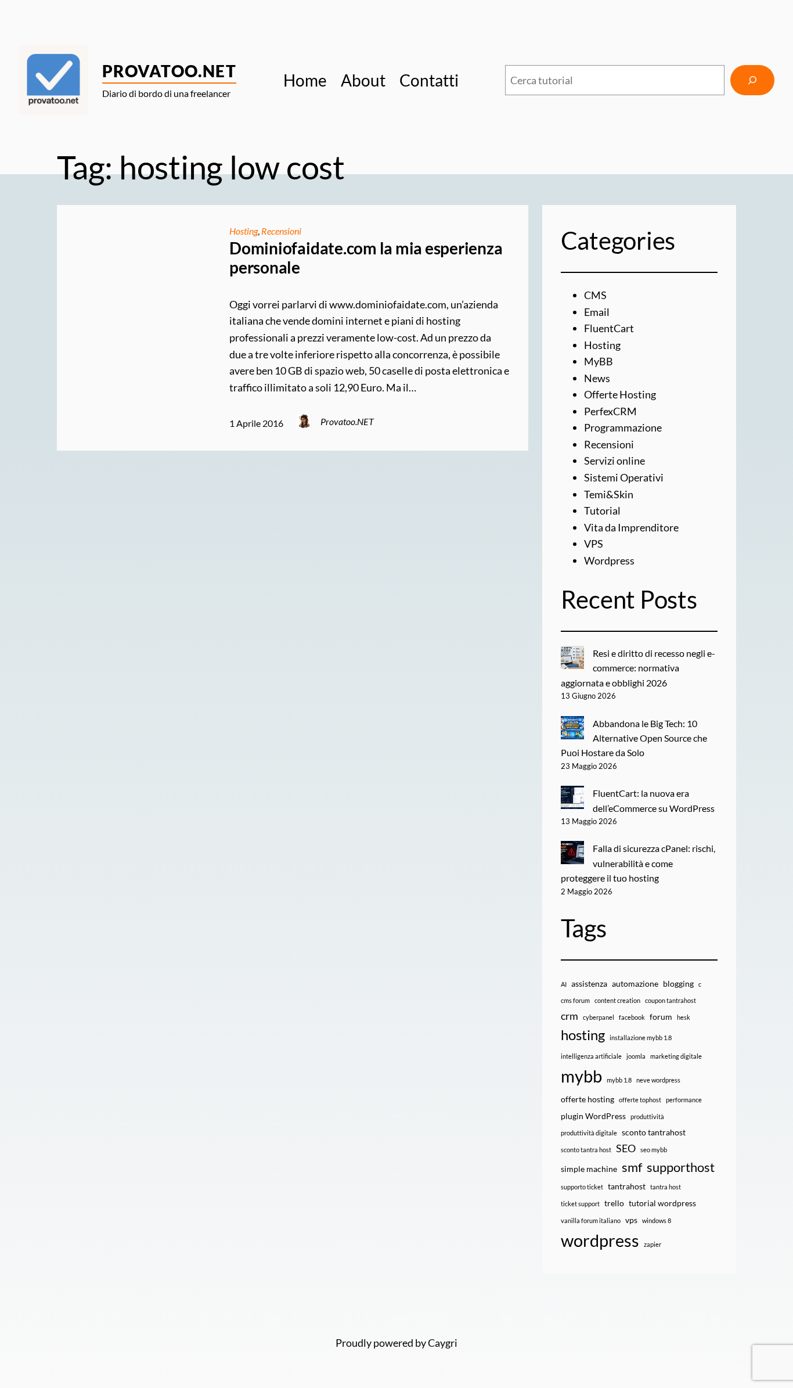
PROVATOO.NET (169, 71)
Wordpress (609, 560)
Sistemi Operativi (624, 477)
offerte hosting (587, 1099)
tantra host (665, 1187)
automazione (635, 983)
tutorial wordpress (662, 1203)
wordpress (600, 1240)
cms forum (575, 1000)
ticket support (580, 1203)
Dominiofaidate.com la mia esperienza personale (365, 258)
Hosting (243, 230)
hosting (583, 1035)
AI (564, 984)
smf (632, 1167)
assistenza (589, 983)
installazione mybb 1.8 (641, 1037)
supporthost (681, 1167)
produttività (647, 1116)
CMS (595, 295)
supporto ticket (582, 1187)
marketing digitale (676, 1056)
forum (661, 1017)
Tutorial (602, 510)
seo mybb (653, 1149)
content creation (617, 1000)
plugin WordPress (593, 1116)
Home (305, 80)
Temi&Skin (608, 494)
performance (684, 1099)
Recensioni (281, 230)
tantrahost (627, 1186)
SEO (626, 1148)
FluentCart (609, 328)
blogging (678, 983)
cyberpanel (598, 1017)
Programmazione (623, 427)
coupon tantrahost (670, 1000)
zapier (652, 1244)
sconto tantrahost (654, 1132)
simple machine (589, 1169)
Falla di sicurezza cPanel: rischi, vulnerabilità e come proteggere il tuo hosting (638, 863)
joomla (636, 1056)
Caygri (442, 1342)
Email (597, 311)
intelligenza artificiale (591, 1056)
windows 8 (656, 1220)
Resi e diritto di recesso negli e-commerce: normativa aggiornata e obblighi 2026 (638, 668)
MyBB (598, 361)
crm (569, 1016)
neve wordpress (658, 1080)
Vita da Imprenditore (631, 527)
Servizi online (614, 460)
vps (631, 1220)
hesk (683, 1017)
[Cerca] (752, 80)
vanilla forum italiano (591, 1220)
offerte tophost (640, 1099)
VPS (593, 543)
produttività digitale (589, 1133)
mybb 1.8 (619, 1080)
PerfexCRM (610, 411)
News (597, 378)
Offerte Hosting (620, 394)
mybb (581, 1076)
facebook (632, 1017)
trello (614, 1203)
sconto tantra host (586, 1149)
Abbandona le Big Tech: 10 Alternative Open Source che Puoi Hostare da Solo (634, 738)
